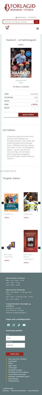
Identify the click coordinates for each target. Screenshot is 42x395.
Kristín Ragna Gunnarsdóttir (8, 256)
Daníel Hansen (29, 259)
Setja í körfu (28, 115)
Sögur (21, 83)
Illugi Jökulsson (21, 80)
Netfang (9, 342)
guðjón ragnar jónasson (28, 256)
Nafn (7, 335)
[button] (37, 28)
